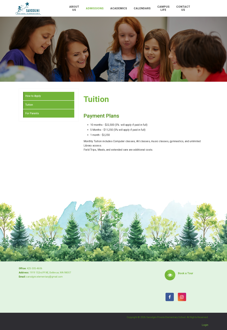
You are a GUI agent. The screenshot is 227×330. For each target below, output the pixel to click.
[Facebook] (170, 297)
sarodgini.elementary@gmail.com (44, 276)
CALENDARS (142, 8)
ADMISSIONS (95, 8)
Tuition (29, 104)
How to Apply (33, 95)
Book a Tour (185, 273)
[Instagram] (182, 297)
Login (205, 325)
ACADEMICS (118, 8)
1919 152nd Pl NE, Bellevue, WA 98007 (50, 272)
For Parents (32, 113)
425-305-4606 (34, 268)
